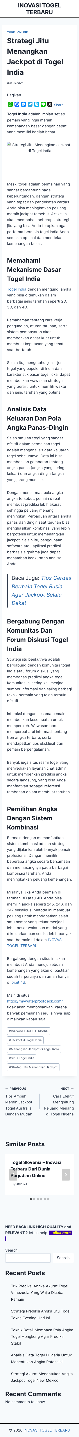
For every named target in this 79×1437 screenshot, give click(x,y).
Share (58, 105)
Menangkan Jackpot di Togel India (34, 1049)
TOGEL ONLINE (17, 32)
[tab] (31, 1199)
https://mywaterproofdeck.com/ (35, 1001)
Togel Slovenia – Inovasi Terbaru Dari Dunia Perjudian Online (36, 1169)
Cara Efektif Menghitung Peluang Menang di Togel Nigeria (59, 1101)
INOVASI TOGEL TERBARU (28, 1031)
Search (11, 1250)
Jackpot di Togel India (25, 1040)
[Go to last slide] (13, 1175)
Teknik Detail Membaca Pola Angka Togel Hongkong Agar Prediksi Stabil (42, 1336)
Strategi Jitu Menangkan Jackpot (33, 1067)
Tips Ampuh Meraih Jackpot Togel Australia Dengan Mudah (18, 1101)
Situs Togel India (21, 1058)
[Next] (66, 1175)
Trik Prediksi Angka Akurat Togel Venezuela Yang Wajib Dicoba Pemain (39, 1293)
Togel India (16, 289)
